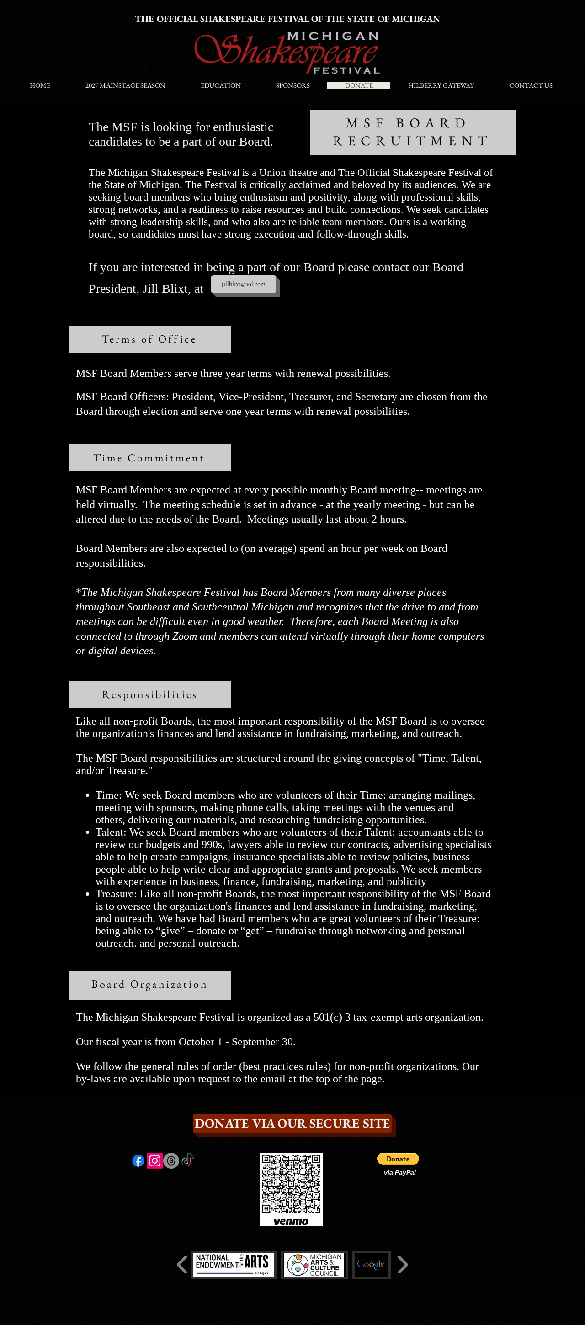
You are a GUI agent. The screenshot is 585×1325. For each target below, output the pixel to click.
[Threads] (171, 1161)
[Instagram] (155, 1161)
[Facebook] (138, 1161)
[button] (398, 1159)
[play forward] (402, 1264)
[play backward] (182, 1264)
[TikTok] (188, 1161)
